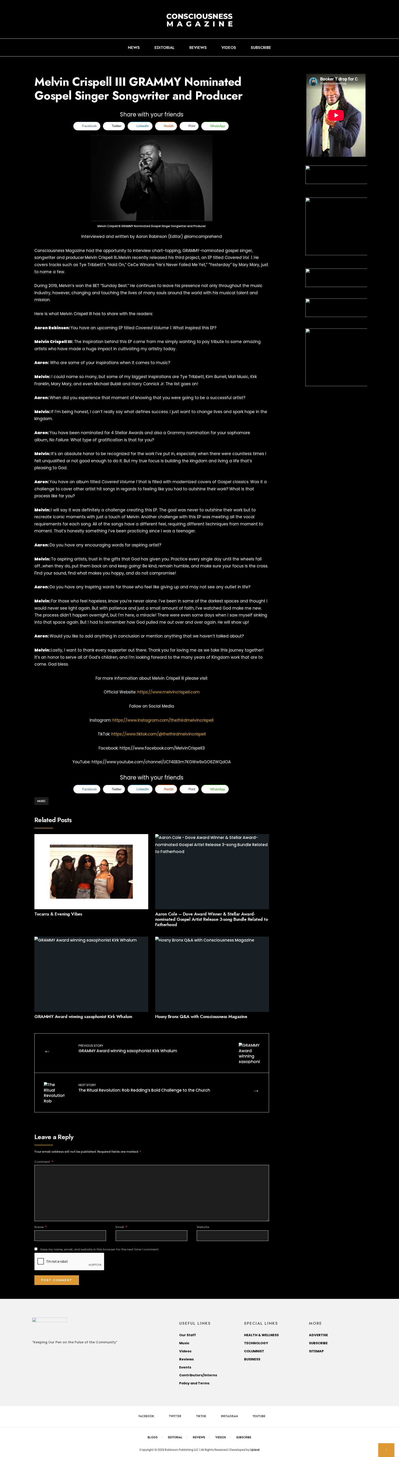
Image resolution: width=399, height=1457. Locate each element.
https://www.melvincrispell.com (168, 692)
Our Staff (187, 1335)
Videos (228, 47)
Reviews (198, 47)
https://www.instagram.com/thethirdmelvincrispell (163, 720)
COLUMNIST (254, 1351)
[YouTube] (361, 47)
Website (203, 1227)
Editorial (164, 47)
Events (185, 1367)
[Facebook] (332, 47)
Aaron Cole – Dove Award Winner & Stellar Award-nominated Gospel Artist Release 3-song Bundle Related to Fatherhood (211, 919)
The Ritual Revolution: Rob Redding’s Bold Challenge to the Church (144, 1088)
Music (41, 801)
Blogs (152, 1437)
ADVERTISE (318, 1335)
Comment (43, 1162)
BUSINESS (252, 1359)
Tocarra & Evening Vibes (58, 914)
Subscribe (261, 47)
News (134, 47)
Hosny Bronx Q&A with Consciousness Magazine (201, 1016)
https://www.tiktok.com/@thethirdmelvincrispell (158, 734)
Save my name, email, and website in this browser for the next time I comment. (99, 1249)
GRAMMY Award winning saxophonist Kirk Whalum (83, 1016)
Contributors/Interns (198, 1375)
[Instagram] (354, 47)
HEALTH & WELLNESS (261, 1335)
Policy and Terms (194, 1383)
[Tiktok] (346, 47)
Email (121, 1227)
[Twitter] (339, 47)
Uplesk (255, 1450)
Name (40, 1227)
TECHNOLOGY (256, 1343)
